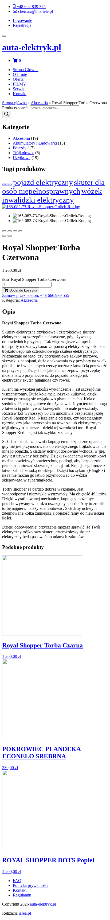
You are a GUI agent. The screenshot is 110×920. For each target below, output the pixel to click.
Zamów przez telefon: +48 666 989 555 (35, 295)
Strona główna (14, 102)
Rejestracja (22, 25)
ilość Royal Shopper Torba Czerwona (34, 279)
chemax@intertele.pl (35, 11)
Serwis (18, 89)
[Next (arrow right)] (9, 236)
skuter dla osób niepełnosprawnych (53, 186)
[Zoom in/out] (20, 231)
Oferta (18, 79)
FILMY (19, 84)
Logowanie (22, 20)
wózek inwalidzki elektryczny (52, 195)
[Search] (6, 114)
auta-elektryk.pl (31, 47)
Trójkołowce (23, 152)
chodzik (7, 184)
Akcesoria (39, 102)
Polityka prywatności (30, 885)
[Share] (9, 231)
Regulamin (22, 895)
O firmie (20, 74)
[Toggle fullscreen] (15, 231)
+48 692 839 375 (30, 6)
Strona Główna (25, 69)
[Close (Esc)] (4, 231)
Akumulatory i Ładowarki (35, 143)
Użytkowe (21, 157)
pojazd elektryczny (43, 182)
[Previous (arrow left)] (4, 236)
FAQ (17, 880)
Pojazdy (19, 148)
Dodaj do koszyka (22, 290)
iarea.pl (25, 913)
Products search (15, 108)
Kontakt (19, 93)
